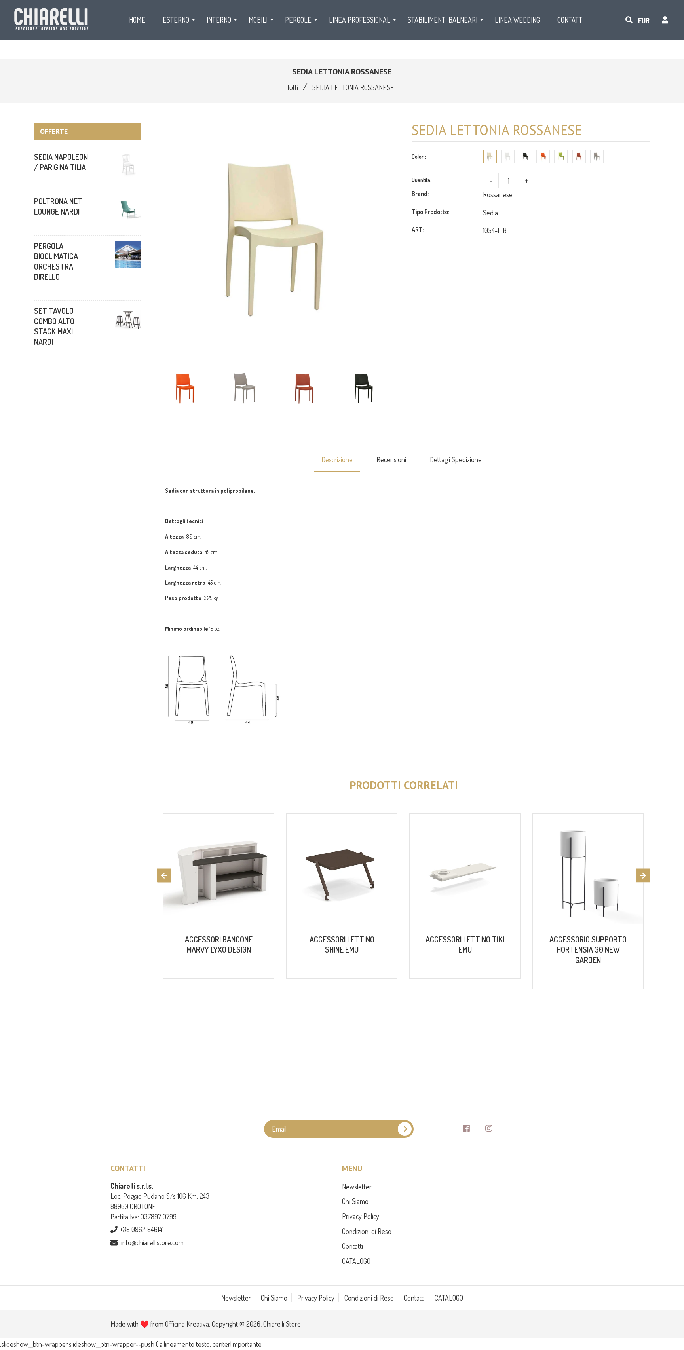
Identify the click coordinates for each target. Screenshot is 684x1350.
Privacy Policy (360, 1216)
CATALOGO (356, 1261)
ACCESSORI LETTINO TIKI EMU (465, 944)
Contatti (352, 1246)
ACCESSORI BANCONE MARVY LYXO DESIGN (219, 944)
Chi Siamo (355, 1201)
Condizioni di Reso (366, 1231)
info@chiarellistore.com (152, 1242)
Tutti (292, 87)
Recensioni (391, 459)
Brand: (420, 193)
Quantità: (421, 180)
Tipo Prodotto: (430, 212)
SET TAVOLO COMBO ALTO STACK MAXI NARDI (54, 326)
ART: (418, 230)
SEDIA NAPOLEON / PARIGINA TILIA (61, 162)
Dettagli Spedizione (456, 459)
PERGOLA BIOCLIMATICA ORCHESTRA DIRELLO (56, 261)
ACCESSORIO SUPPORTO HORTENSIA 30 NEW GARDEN (588, 949)
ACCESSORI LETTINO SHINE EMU (342, 944)
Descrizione (337, 459)
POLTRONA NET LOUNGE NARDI (58, 206)
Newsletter (357, 1186)
